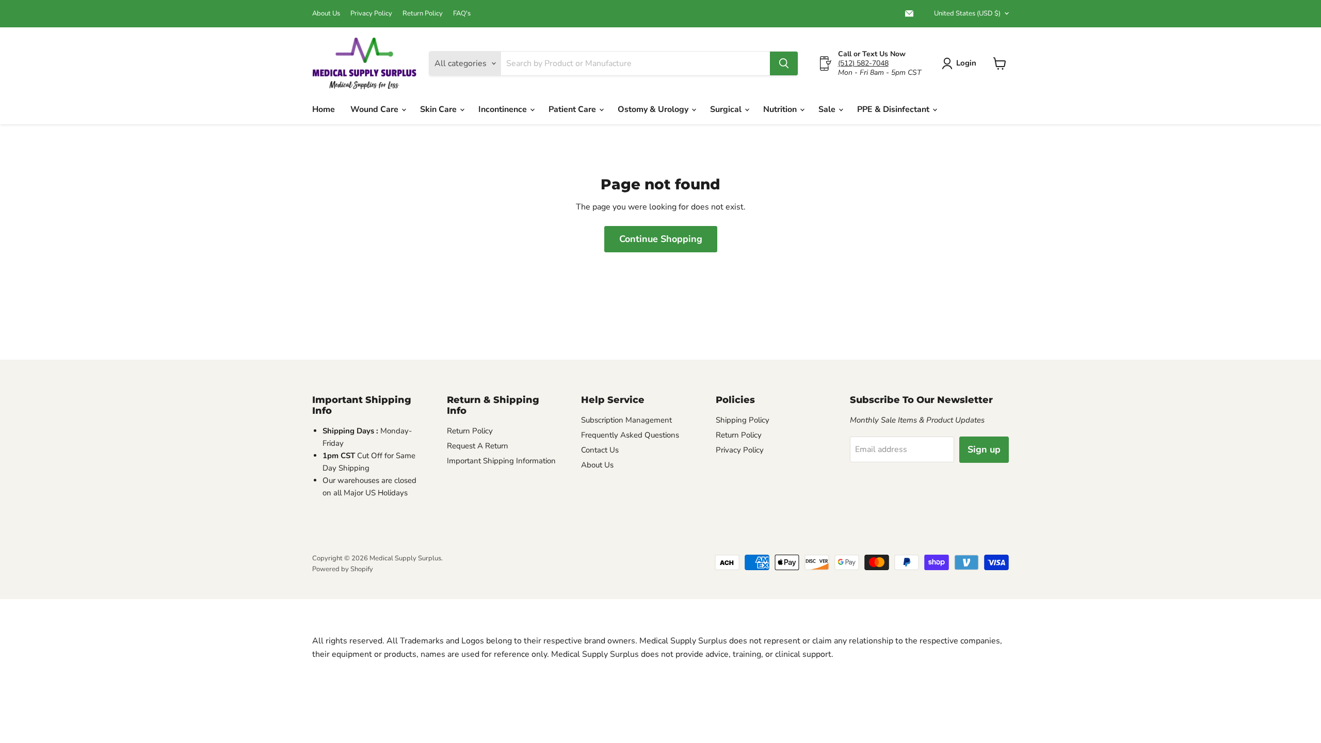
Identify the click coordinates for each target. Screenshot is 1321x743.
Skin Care (439, 109)
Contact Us (600, 450)
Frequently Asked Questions (630, 435)
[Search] (784, 63)
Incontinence (503, 109)
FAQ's (462, 14)
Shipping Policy (742, 420)
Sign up (984, 449)
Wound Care (375, 109)
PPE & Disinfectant (894, 109)
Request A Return (477, 446)
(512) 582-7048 (863, 63)
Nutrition (781, 109)
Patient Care (573, 109)
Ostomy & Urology (654, 109)
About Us (326, 14)
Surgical (727, 109)
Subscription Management (626, 420)
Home (323, 109)
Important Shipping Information (501, 461)
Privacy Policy (371, 14)
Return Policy (422, 14)
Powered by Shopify (342, 569)
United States (967, 13)
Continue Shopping (660, 239)
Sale (827, 109)
